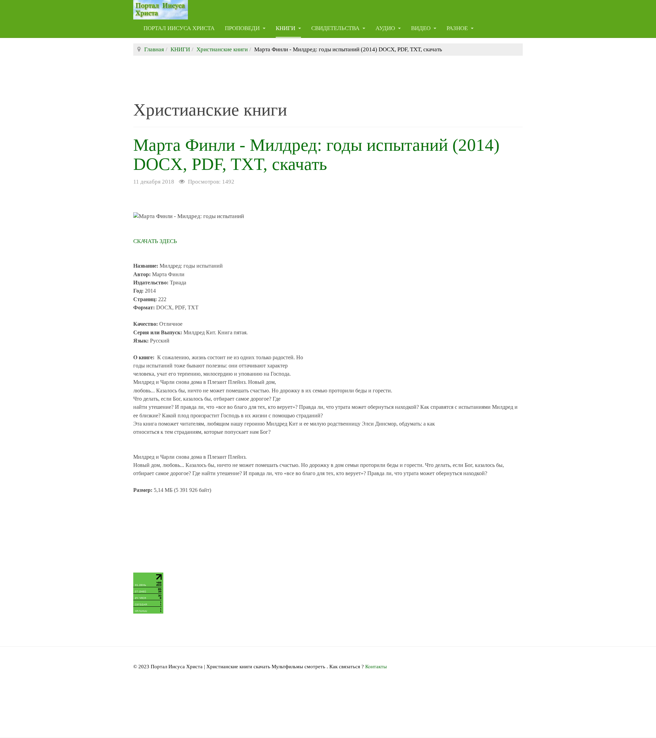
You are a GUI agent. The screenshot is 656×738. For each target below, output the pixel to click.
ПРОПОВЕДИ (243, 28)
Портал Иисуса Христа (179, 28)
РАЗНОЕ (458, 28)
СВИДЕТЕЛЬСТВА (336, 28)
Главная (154, 49)
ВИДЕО (421, 28)
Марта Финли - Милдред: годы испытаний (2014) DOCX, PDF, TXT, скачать (316, 154)
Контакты (376, 666)
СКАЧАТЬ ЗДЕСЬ (155, 241)
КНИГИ (286, 28)
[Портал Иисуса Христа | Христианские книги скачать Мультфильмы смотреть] (160, 9)
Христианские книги (222, 49)
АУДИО (385, 28)
